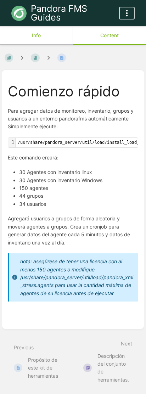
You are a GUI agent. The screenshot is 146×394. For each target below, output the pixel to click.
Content (109, 35)
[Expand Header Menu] (127, 13)
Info (36, 35)
